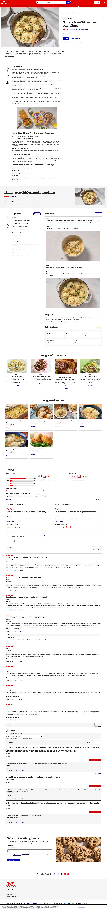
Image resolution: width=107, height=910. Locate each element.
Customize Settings (82, 907)
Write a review (77, 29)
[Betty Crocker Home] (4, 2)
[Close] (105, 907)
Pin (7, 72)
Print (8, 75)
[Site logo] (11, 885)
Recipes (69, 13)
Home (64, 13)
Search (68, 2)
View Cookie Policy (42, 908)
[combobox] (52, 2)
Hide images (98, 213)
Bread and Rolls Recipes (78, 13)
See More (98, 327)
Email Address (11, 847)
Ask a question (84, 29)
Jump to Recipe (76, 38)
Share (8, 79)
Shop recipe (37, 213)
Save (66, 38)
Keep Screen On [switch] (8, 229)
